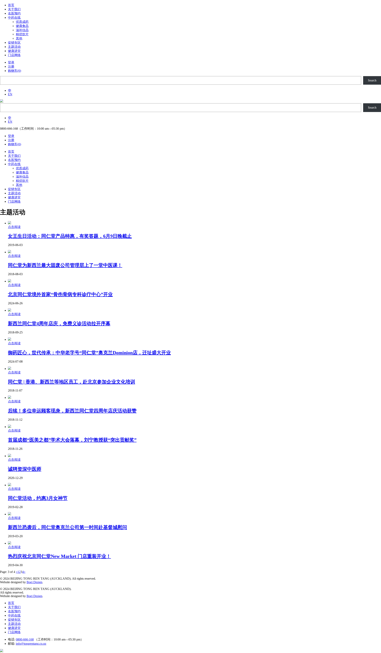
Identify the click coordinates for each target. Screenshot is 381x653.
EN (10, 94)
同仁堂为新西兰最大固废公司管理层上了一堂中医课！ (65, 265)
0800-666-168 (25, 639)
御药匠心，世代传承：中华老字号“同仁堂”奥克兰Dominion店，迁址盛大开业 (89, 352)
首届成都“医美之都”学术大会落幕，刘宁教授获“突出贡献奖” (72, 439)
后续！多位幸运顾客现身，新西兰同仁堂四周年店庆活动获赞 (72, 410)
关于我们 (14, 607)
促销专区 (14, 619)
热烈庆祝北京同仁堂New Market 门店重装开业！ (59, 556)
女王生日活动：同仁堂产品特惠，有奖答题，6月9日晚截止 (70, 236)
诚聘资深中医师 (24, 469)
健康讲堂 (14, 628)
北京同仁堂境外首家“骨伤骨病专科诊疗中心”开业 (60, 294)
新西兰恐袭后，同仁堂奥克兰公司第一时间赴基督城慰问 (67, 527)
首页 (11, 603)
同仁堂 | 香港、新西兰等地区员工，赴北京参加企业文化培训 (71, 381)
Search (372, 80)
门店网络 (14, 632)
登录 (11, 62)
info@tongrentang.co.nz (31, 643)
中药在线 (14, 615)
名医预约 (14, 611)
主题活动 (14, 623)
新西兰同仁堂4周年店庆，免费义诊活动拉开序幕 (59, 323)
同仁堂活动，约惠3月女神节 (37, 498)
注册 (11, 66)
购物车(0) (14, 70)
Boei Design (34, 582)
